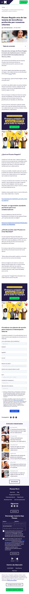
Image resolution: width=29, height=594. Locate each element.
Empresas (14, 570)
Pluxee (10, 73)
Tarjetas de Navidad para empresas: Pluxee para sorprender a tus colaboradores (18, 439)
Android (12, 561)
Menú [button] (2, 2)
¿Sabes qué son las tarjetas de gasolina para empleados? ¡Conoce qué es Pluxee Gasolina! (18, 457)
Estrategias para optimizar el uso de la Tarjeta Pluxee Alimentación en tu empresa (18, 466)
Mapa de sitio (20, 497)
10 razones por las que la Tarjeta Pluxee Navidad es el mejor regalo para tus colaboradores (18, 431)
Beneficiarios (19, 568)
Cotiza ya (23, 2)
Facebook (12, 506)
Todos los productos (10, 497)
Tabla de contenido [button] (9, 46)
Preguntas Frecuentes (14, 494)
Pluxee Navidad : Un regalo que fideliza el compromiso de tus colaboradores (17, 474)
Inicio (3, 7)
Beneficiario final (8, 499)
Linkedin (14, 506)
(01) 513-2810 (10, 568)
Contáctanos (14, 511)
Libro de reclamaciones (19, 499)
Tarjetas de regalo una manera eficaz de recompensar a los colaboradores (17, 448)
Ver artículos (14, 481)
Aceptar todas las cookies (14, 589)
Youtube (17, 506)
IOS (17, 561)
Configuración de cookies (14, 584)
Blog (18, 492)
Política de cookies (12, 580)
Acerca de (12, 492)
